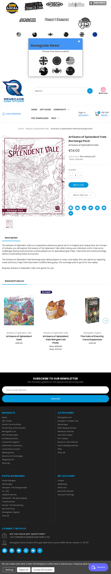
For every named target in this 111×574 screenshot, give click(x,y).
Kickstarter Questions (12, 445)
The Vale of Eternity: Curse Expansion (92, 338)
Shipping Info (8, 459)
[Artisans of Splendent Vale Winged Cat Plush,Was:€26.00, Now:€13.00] (56, 310)
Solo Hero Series (65, 435)
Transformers (8, 501)
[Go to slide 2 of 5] (105, 321)
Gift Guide (45, 109)
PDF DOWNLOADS (39, 118)
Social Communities (11, 424)
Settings (9, 569)
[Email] (77, 208)
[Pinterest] (97, 208)
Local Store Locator (11, 449)
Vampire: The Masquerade (14, 487)
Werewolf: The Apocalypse (14, 498)
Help (54, 118)
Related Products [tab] (14, 281)
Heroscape (63, 424)
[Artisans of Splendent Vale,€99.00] (19, 310)
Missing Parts (8, 452)
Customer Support (11, 442)
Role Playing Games (67, 428)
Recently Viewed (65, 491)
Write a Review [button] (76, 159)
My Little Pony (8, 508)
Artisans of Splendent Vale (19, 338)
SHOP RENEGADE (13, 114)
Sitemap (6, 463)
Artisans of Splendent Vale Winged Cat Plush (55, 339)
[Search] (90, 91)
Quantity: (72, 170)
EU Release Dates (10, 438)
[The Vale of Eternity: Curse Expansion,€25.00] (92, 310)
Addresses (62, 484)
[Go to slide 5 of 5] (5, 321)
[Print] (84, 208)
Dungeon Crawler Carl (68, 421)
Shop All (61, 452)
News (34, 109)
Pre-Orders (63, 438)
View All (5, 515)
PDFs (60, 449)
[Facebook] (70, 208)
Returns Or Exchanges (12, 456)
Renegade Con (9, 431)
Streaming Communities (13, 428)
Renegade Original (10, 512)
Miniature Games (66, 431)
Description (11, 237)
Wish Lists (103, 93)
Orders (61, 480)
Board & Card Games (68, 442)
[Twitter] (90, 208)
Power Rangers (9, 480)
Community (60, 109)
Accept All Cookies (43, 569)
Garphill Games (9, 494)
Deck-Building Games (68, 445)
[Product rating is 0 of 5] (73, 157)
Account (83, 114)
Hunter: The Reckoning (12, 505)
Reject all (23, 569)
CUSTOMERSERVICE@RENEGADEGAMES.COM (30, 537)
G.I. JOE (5, 491)
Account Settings (66, 494)
